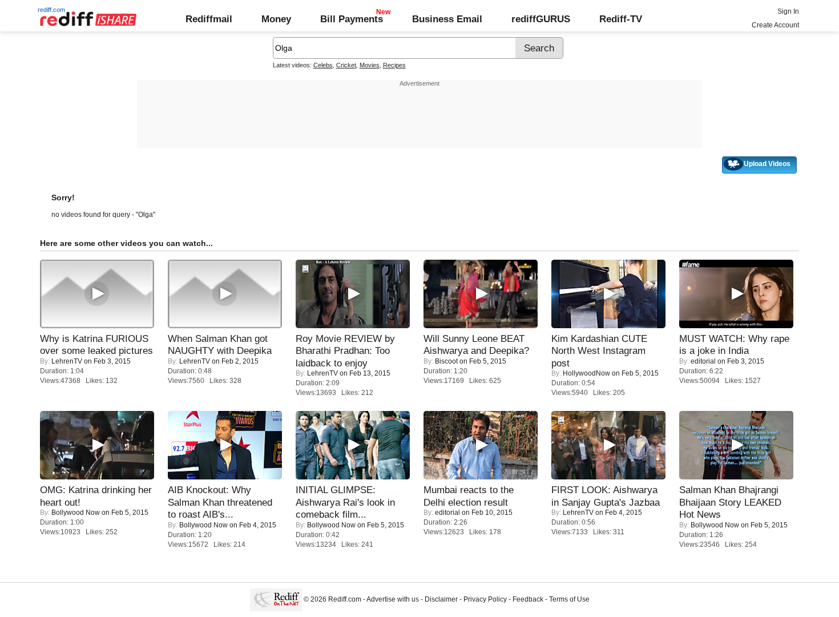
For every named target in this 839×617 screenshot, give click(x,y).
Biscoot (446, 361)
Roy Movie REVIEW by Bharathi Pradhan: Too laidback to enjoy (345, 350)
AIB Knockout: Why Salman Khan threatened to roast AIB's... (220, 502)
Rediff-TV (620, 19)
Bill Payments (351, 19)
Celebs (323, 65)
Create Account (775, 25)
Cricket (346, 65)
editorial (703, 361)
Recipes (394, 65)
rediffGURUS (540, 19)
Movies (370, 65)
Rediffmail (208, 19)
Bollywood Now (75, 513)
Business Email (447, 19)
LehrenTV (66, 361)
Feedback (528, 599)
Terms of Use (569, 599)
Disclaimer (441, 599)
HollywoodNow (586, 373)
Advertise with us (392, 599)
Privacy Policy (485, 599)
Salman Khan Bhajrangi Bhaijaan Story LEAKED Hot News (730, 502)
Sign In (788, 11)
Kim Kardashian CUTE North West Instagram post (599, 350)
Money (276, 19)
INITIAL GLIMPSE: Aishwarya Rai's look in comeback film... (345, 502)
